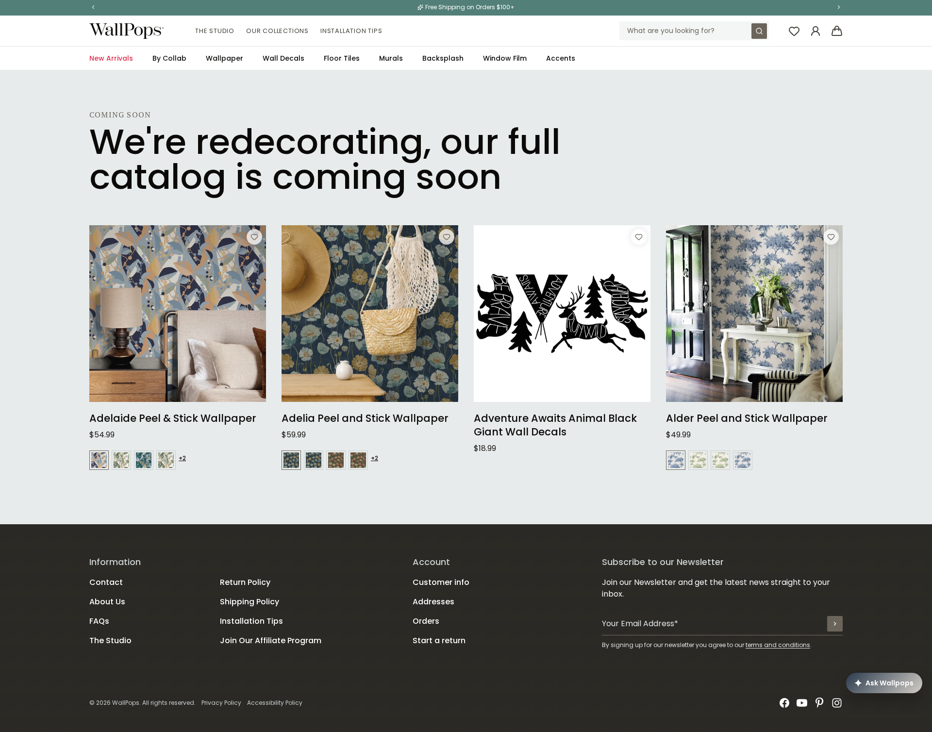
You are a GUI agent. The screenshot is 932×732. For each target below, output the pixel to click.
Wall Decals (283, 58)
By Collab (169, 58)
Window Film (505, 58)
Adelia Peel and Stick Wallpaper (365, 418)
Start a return (439, 640)
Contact (106, 582)
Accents (560, 58)
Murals (391, 58)
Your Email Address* (640, 623)
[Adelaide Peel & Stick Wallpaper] (177, 313)
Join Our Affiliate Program (270, 640)
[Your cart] (837, 31)
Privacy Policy (221, 703)
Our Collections (277, 30)
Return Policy (245, 582)
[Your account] (815, 31)
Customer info (441, 582)
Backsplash (443, 58)
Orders (426, 621)
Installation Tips (351, 30)
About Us (107, 601)
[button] (93, 7)
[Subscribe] (835, 624)
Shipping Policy (249, 601)
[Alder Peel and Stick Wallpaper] (754, 313)
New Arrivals (111, 58)
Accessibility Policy (274, 703)
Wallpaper (224, 58)
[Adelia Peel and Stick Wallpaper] (370, 313)
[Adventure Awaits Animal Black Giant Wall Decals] (562, 313)
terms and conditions (778, 645)
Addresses (433, 601)
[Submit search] (759, 31)
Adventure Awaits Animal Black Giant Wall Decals (555, 425)
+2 (182, 458)
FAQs (99, 621)
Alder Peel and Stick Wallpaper (747, 418)
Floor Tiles (342, 58)
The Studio (214, 30)
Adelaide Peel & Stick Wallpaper (172, 418)
